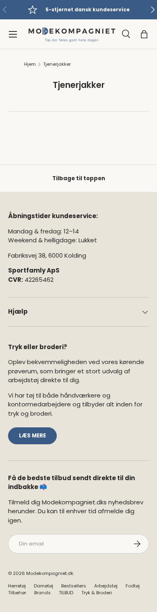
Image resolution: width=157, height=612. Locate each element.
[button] (144, 34)
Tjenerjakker (57, 64)
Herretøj (17, 586)
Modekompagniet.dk (49, 573)
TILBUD (66, 592)
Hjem (30, 64)
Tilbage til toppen (78, 178)
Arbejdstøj (106, 586)
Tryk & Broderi (96, 592)
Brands (42, 592)
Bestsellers (73, 586)
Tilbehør (17, 592)
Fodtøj (133, 586)
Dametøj (43, 586)
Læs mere (32, 435)
